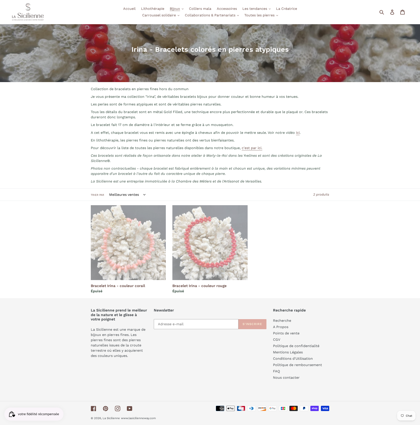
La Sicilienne (111, 418)
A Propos (280, 327)
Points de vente (286, 333)
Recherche (282, 320)
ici (298, 133)
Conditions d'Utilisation (293, 358)
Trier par (97, 194)
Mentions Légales (288, 352)
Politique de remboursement (297, 365)
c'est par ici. (252, 148)
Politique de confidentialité (296, 346)
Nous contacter (286, 377)
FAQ (276, 371)
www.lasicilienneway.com (138, 418)
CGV (276, 339)
